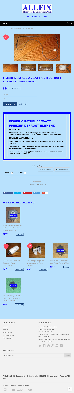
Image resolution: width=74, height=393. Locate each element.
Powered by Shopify (23, 385)
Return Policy (7, 332)
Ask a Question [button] (46, 169)
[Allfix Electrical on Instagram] (56, 346)
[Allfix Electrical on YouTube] (61, 346)
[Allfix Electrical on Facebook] (44, 346)
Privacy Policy (8, 338)
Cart (71, 23)
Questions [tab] (20, 173)
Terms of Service (8, 335)
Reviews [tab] (8, 173)
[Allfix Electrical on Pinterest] (48, 346)
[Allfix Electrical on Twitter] (39, 346)
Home (4, 28)
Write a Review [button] (63, 169)
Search (5, 327)
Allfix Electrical (11, 385)
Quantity (5, 95)
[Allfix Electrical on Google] (52, 346)
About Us (6, 329)
